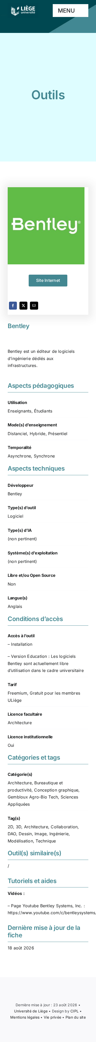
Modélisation (20, 840)
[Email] (34, 305)
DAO (12, 833)
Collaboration (64, 826)
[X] (23, 305)
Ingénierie (59, 833)
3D (18, 826)
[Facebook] (13, 305)
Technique (46, 840)
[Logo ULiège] (23, 5)
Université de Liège (31, 1011)
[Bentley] (48, 225)
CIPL (74, 1011)
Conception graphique (56, 790)
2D (10, 826)
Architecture (20, 782)
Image (41, 833)
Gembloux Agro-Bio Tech (33, 797)
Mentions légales (24, 1017)
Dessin (25, 833)
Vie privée (52, 1017)
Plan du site (76, 1017)
